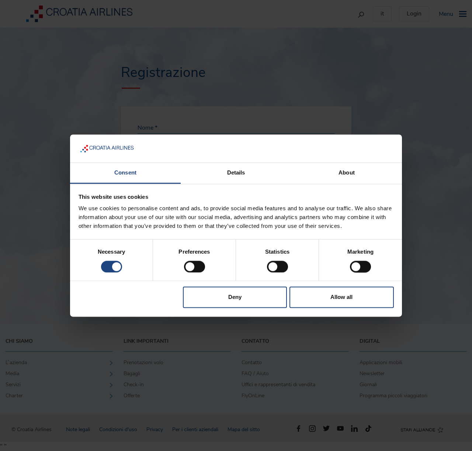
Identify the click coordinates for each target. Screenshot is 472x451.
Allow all (341, 297)
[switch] (194, 266)
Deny (235, 297)
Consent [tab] (125, 173)
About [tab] (347, 173)
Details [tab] (236, 173)
